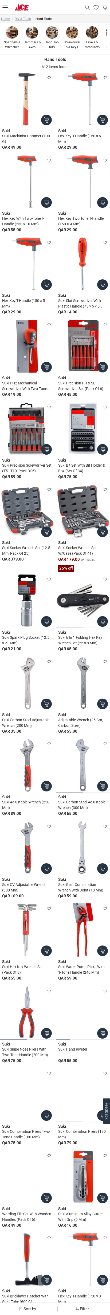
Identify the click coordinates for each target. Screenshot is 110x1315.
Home (5, 19)
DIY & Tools (23, 19)
